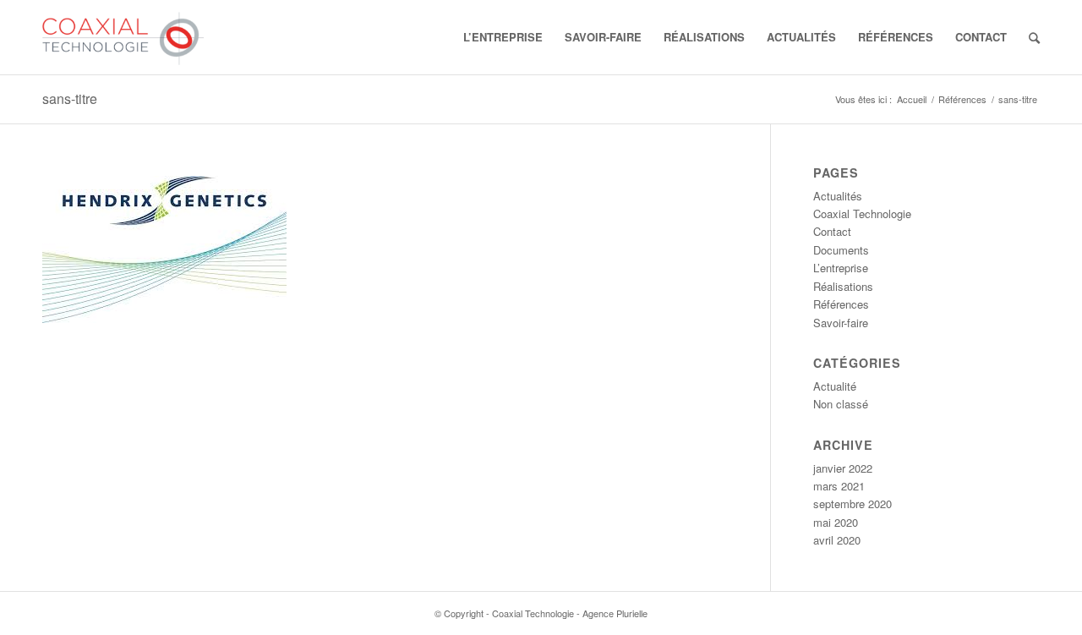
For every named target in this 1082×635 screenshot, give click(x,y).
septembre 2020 (852, 503)
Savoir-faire (840, 323)
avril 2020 (837, 540)
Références (962, 99)
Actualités (837, 196)
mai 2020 (835, 522)
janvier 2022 (842, 468)
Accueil (911, 99)
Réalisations (843, 286)
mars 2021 (839, 486)
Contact (832, 231)
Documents (841, 250)
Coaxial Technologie (862, 213)
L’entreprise (840, 268)
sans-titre (69, 98)
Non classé (840, 404)
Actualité (834, 386)
